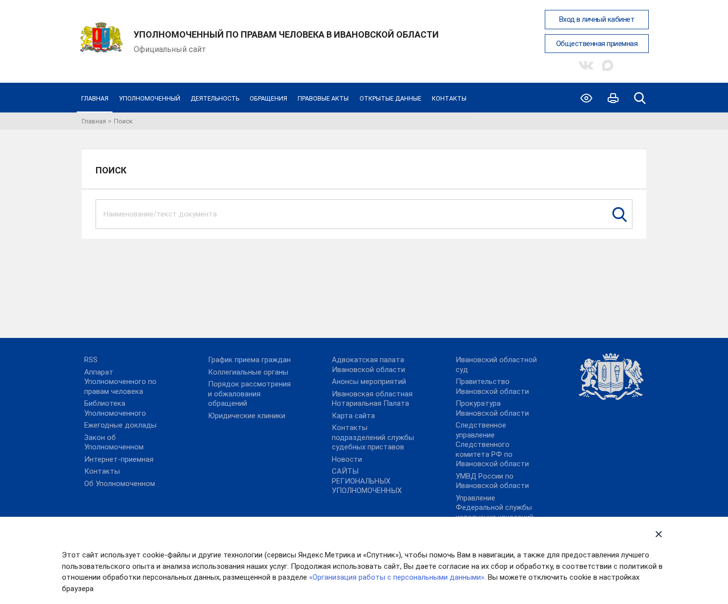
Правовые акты (323, 98)
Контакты (449, 98)
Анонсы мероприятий (369, 381)
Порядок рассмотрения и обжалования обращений (249, 394)
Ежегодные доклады (120, 425)
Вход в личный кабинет (597, 19)
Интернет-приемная (119, 459)
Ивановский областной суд (496, 364)
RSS (91, 359)
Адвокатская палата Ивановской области (368, 364)
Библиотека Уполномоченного (115, 408)
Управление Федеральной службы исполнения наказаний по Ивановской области (497, 513)
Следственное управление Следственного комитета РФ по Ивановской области (492, 444)
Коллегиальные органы (248, 372)
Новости (347, 459)
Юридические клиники (246, 415)
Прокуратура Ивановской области (492, 408)
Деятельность (215, 98)
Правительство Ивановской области (492, 386)
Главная (94, 98)
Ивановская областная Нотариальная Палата (372, 398)
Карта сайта (353, 415)
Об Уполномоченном (119, 483)
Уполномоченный (149, 98)
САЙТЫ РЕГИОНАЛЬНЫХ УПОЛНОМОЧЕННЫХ (367, 481)
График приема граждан (249, 359)
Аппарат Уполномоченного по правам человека (120, 382)
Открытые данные (390, 98)
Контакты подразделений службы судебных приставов (373, 437)
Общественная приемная (597, 43)
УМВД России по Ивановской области (492, 481)
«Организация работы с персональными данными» (396, 577)
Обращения (268, 98)
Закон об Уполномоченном (114, 442)
